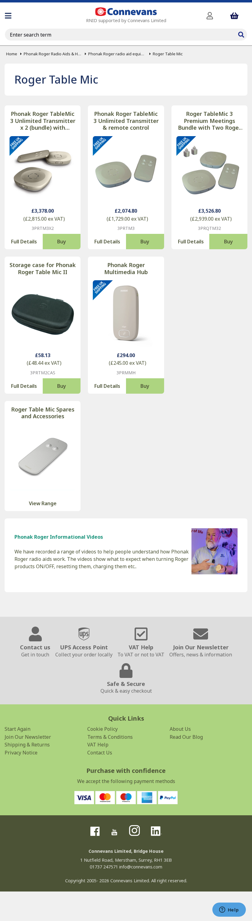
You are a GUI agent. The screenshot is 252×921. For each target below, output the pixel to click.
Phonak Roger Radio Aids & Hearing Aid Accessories (53, 54)
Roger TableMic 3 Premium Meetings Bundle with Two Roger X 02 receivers (209, 120)
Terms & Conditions (110, 737)
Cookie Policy (102, 729)
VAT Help (97, 744)
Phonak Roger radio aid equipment (117, 54)
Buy (61, 241)
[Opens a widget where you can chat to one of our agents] (229, 910)
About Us (180, 729)
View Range (43, 503)
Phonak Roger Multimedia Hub (126, 268)
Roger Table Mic (168, 54)
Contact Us (99, 752)
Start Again (17, 729)
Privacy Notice (21, 752)
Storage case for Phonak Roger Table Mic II (43, 268)
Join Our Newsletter (28, 737)
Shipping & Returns (27, 744)
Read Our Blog (186, 737)
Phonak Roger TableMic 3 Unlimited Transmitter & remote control (126, 120)
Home (11, 54)
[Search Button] (241, 34)
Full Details (24, 241)
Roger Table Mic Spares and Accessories (42, 413)
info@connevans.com (140, 867)
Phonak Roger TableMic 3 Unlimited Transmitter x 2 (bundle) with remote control (42, 120)
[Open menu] (8, 15)
